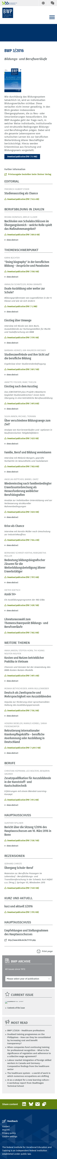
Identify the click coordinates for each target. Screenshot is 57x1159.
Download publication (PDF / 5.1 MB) (22, 156)
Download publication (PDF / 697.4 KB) (23, 675)
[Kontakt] (52, 3)
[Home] (7, 13)
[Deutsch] (43, 3)
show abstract (12, 240)
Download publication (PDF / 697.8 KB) (23, 403)
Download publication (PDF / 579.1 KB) (23, 337)
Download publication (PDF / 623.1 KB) (23, 438)
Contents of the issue (16, 1008)
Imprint (6, 1129)
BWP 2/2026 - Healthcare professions (26, 1030)
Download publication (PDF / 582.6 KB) (23, 466)
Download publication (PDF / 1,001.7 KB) (23, 747)
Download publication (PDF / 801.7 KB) (23, 369)
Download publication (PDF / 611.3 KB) (23, 799)
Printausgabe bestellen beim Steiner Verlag (29, 174)
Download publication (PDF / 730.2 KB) (23, 710)
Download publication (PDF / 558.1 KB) (23, 271)
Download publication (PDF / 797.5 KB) (23, 577)
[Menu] (52, 17)
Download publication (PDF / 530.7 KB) (23, 840)
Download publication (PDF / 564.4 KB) (23, 540)
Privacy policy (9, 1133)
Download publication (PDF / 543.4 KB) (23, 199)
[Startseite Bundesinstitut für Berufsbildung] (8, 3)
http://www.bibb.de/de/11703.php (22, 940)
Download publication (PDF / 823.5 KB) (23, 512)
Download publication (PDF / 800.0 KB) (23, 234)
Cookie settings (9, 1136)
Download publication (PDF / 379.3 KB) (23, 912)
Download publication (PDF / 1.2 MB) (22, 306)
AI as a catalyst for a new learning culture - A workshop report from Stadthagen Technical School (28, 1083)
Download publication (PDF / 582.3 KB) (23, 632)
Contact (6, 1126)
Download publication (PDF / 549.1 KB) (23, 888)
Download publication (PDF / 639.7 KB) (23, 605)
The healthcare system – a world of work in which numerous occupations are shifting (28, 1074)
